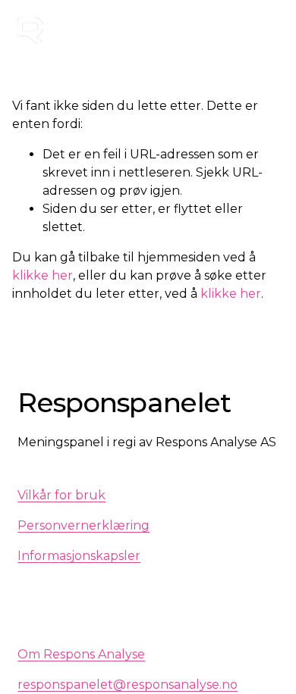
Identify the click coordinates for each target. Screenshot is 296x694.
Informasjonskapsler (78, 556)
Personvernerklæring (83, 525)
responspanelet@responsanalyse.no (127, 684)
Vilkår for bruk (61, 495)
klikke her (42, 275)
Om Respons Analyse (81, 654)
